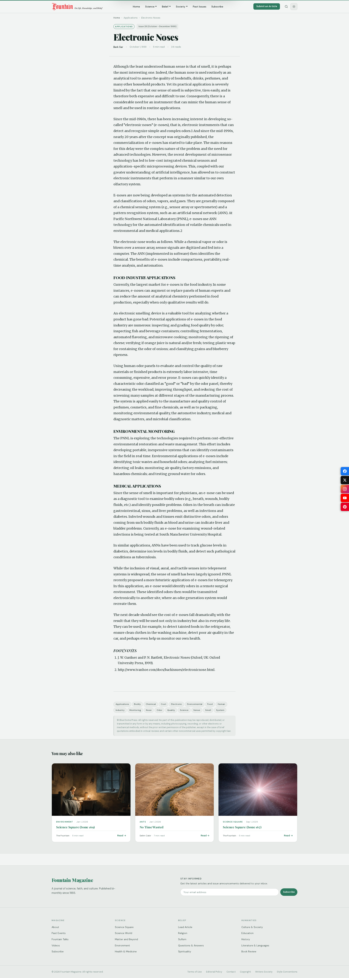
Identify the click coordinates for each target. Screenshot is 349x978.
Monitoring (135, 710)
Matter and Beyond (126, 939)
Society (180, 6)
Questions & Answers (191, 945)
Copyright (245, 971)
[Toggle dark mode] (293, 6)
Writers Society (263, 971)
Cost (163, 704)
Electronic (176, 704)
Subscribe (217, 6)
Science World (123, 933)
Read (120, 835)
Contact (231, 971)
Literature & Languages (255, 945)
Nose (149, 710)
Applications (122, 704)
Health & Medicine (126, 951)
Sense (196, 710)
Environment (122, 945)
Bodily (137, 704)
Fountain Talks (60, 939)
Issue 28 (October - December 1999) (157, 26)
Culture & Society (252, 927)
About (55, 927)
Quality (171, 710)
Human (221, 704)
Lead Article (185, 927)
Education (247, 933)
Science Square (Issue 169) (75, 827)
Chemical (151, 704)
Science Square (124, 927)
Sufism (182, 939)
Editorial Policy (214, 971)
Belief (165, 6)
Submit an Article (266, 6)
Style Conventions (287, 971)
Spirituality (184, 951)
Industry (120, 710)
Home (136, 6)
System (220, 710)
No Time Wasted (152, 827)
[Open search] (286, 6)
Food (210, 704)
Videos (56, 945)
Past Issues (199, 6)
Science (150, 6)
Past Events (59, 933)
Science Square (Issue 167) (242, 827)
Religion (182, 933)
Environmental (194, 704)
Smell (208, 710)
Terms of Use (194, 971)
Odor (159, 710)
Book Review (248, 951)
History (245, 939)
